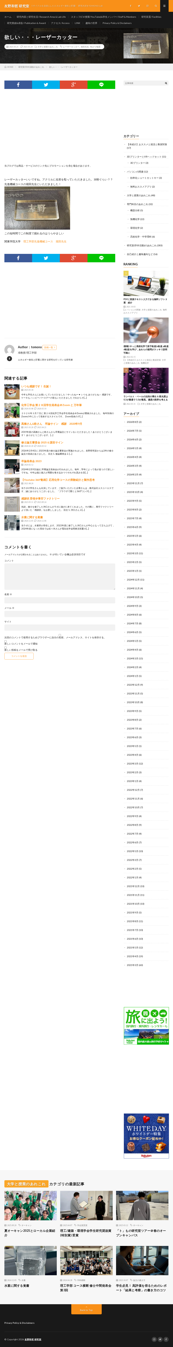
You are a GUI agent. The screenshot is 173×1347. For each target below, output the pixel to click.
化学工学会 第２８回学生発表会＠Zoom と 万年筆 (51, 404)
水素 (23, 1280)
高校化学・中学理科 (141, 236)
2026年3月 (132, 465)
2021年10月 (133, 903)
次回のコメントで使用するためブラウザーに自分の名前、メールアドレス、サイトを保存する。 (55, 637)
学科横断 (81, 1280)
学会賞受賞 (82, 1225)
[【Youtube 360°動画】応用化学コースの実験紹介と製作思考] (12, 485)
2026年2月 (132, 474)
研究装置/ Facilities (151, 16)
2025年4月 (132, 544)
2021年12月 (133, 886)
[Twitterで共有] (46, 85)
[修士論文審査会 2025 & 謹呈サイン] (12, 448)
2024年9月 (132, 605)
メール (9, 608)
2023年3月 (132, 763)
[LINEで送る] (101, 85)
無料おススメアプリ (141, 186)
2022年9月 (132, 816)
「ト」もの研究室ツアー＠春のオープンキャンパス (141, 1233)
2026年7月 (132, 430)
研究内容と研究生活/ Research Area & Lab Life (41, 16)
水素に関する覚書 (32, 517)
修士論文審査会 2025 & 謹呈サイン (42, 442)
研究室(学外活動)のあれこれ (142, 245)
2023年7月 (132, 728)
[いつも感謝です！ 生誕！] (12, 391)
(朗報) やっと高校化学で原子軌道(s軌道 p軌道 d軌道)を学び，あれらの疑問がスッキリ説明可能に (146, 349)
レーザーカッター (71, 47)
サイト (7, 621)
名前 (8, 594)
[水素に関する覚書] (12, 522)
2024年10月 (133, 597)
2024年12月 (133, 579)
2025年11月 (133, 483)
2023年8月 (132, 719)
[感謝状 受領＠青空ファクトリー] (12, 504)
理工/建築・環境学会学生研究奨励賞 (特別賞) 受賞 (86, 1233)
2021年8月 (132, 921)
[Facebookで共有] (18, 85)
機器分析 (135, 210)
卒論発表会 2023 (31, 461)
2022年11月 (133, 798)
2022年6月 (132, 842)
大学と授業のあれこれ (48, 47)
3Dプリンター (137, 162)
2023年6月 (132, 737)
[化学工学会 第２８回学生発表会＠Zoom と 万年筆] (12, 410)
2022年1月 (132, 877)
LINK (77, 23)
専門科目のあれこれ (137, 204)
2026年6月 (132, 439)
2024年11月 (133, 588)
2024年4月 (132, 649)
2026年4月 (132, 457)
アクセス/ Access (60, 23)
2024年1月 (132, 676)
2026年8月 (132, 421)
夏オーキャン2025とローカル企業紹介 (29, 1233)
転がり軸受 (95, 47)
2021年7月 (132, 930)
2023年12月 (133, 684)
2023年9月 (132, 711)
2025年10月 (133, 492)
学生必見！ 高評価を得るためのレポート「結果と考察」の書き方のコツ (141, 1288)
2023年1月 (132, 781)
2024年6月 (132, 632)
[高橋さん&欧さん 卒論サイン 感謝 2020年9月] (12, 429)
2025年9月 (132, 500)
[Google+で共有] (74, 85)
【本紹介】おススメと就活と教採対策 (147, 144)
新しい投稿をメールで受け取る (21, 650)
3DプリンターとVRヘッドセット (144, 156)
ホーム (7, 16)
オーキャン (26, 1225)
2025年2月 (132, 562)
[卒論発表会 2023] (12, 466)
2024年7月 (132, 623)
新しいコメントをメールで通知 (21, 644)
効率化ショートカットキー (144, 177)
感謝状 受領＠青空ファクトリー (40, 498)
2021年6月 (132, 938)
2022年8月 (132, 824)
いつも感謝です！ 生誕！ (36, 386)
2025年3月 (132, 553)
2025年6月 (132, 527)
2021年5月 (132, 947)
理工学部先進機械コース (38, 241)
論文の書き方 (139, 1280)
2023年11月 (133, 693)
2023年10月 (133, 702)
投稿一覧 (48, 347)
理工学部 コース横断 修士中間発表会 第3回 (85, 1288)
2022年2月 (132, 868)
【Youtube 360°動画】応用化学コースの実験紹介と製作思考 (58, 479)
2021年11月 (133, 895)
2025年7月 (132, 518)
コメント (9, 560)
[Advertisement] (59, 130)
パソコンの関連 (135, 171)
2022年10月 (133, 807)
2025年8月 (132, 509)
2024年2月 (132, 667)
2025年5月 (132, 535)
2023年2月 (132, 772)
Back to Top (86, 1310)
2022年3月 (132, 859)
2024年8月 (132, 614)
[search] (166, 83)
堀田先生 (85, 47)
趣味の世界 (91, 23)
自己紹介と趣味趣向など (140, 254)
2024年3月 (132, 658)
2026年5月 (132, 448)
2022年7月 (132, 833)
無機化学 (135, 219)
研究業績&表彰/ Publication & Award (26, 23)
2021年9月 (132, 912)
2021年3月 (132, 965)
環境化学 (135, 227)
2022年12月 (133, 789)
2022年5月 (132, 851)
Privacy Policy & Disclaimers (117, 23)
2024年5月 (132, 640)
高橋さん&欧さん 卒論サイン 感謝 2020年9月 (51, 423)
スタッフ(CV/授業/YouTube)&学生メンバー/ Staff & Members (103, 16)
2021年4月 (132, 956)
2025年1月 (132, 570)
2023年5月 (132, 746)
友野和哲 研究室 (33, 1339)
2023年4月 (132, 754)
